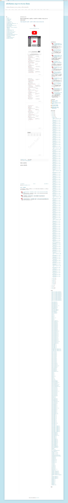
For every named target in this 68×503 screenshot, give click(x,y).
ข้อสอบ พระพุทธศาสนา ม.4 (55, 340)
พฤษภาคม (53, 281)
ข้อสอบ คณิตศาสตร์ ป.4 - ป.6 (55, 305)
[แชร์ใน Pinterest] (31, 159)
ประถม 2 (16, 9)
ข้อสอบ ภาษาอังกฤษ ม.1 (54, 367)
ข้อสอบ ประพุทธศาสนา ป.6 (55, 321)
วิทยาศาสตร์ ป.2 (54, 467)
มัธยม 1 (32, 9)
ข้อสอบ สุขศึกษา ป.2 (54, 415)
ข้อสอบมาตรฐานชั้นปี (9, 24)
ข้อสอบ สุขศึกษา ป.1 (54, 414)
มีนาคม (53, 282)
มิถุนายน (53, 280)
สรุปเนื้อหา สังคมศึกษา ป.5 (55, 477)
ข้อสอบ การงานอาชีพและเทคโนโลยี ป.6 (57, 296)
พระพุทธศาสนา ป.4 (54, 460)
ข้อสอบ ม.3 (53, 374)
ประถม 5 (26, 9)
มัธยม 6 (47, 9)
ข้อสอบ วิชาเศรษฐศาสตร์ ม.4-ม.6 (56, 386)
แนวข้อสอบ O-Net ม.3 (55, 453)
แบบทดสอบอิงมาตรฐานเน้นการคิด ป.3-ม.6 (12, 34)
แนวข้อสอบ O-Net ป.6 (55, 452)
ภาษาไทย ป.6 (53, 464)
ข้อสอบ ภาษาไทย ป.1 (54, 351)
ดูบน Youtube (34, 35)
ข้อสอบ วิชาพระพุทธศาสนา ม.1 (55, 382)
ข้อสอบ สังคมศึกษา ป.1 (54, 404)
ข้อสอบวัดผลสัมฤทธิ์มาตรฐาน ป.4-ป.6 (11, 25)
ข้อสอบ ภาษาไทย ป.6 (54, 356)
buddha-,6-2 (54, 101)
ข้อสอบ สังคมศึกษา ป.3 (54, 406)
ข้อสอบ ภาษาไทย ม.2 (54, 358)
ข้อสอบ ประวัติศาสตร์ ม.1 (55, 328)
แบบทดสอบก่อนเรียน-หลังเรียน (10, 32)
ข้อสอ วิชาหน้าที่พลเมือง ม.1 (55, 446)
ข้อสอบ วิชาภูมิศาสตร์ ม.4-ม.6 (55, 384)
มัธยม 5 (44, 9)
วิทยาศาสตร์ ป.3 (54, 468)
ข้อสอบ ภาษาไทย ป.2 (54, 352)
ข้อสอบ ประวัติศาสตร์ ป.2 (55, 323)
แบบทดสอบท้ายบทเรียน (9, 33)
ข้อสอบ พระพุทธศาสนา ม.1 (55, 337)
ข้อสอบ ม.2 (53, 373)
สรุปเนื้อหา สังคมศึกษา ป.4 (55, 476)
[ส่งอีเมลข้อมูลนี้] (28, 159)
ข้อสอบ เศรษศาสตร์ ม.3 (55, 403)
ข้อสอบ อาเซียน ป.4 (54, 436)
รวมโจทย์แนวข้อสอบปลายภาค (10, 37)
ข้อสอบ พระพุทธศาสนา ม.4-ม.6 (56, 341)
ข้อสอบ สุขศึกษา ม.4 (54, 422)
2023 (53, 115)
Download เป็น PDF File (34, 28)
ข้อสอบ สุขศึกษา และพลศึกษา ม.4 (56, 431)
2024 (53, 114)
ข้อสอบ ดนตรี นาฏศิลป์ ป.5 (55, 310)
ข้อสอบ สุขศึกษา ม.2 (54, 420)
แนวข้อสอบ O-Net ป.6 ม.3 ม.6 (11, 31)
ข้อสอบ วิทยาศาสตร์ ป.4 (55, 390)
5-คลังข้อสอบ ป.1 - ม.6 (10, 22)
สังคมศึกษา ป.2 (53, 479)
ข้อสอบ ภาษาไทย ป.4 (54, 354)
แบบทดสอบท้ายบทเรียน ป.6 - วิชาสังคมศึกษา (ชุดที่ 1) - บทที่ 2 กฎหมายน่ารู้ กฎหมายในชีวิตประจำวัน (36, 198)
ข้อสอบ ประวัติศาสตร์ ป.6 (55, 327)
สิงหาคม (53, 278)
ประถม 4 (22, 9)
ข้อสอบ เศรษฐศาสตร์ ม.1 (28, 160)
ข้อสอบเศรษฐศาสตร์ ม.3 (55, 400)
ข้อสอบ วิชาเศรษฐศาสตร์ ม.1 (55, 385)
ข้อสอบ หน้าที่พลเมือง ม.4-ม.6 (55, 435)
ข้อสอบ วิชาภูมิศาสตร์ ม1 (55, 383)
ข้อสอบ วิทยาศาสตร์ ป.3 (55, 389)
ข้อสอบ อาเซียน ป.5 (54, 437)
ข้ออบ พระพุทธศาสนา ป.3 (55, 447)
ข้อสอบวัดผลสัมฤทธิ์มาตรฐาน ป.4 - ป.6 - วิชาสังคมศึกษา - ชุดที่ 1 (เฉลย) (57, 50)
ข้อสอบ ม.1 (24, 160)
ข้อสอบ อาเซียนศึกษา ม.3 (55, 445)
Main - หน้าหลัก (23, 187)
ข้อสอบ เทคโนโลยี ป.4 (54, 312)
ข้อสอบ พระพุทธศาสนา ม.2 (55, 338)
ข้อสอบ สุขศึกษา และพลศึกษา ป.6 (56, 430)
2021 (52, 286)
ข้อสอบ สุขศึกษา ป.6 (54, 418)
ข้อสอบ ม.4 (53, 375)
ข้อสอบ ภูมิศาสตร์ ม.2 (54, 369)
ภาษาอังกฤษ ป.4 (54, 466)
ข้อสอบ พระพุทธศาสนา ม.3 (55, 339)
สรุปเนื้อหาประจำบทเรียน (10, 38)
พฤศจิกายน (53, 117)
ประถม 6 (29, 9)
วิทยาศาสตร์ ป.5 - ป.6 (54, 469)
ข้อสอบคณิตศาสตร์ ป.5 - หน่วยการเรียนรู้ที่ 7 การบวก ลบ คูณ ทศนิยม (58, 68)
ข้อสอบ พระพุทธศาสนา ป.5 (55, 335)
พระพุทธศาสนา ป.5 (54, 461)
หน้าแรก (6, 9)
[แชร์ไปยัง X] (29, 159)
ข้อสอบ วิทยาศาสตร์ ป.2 (55, 388)
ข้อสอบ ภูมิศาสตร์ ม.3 (54, 370)
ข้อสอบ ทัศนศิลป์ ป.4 (54, 311)
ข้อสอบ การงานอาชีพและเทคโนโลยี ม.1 (56, 297)
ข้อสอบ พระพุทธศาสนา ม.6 (55, 343)
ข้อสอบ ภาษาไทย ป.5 (54, 355)
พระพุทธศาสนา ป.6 (54, 462)
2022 (53, 285)
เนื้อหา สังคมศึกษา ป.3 (54, 451)
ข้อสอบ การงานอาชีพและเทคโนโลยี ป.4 (57, 294)
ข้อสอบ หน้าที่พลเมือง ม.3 (55, 434)
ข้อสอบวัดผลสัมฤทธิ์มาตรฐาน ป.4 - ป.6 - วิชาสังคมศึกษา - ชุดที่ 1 (57, 84)
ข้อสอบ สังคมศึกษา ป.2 (54, 405)
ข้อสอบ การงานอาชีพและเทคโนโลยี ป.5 (57, 295)
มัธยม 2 (35, 9)
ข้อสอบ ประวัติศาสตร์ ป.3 (55, 324)
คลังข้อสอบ (53, 448)
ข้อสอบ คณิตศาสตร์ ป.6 (55, 307)
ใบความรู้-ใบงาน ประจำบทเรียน (11, 35)
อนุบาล (9, 9)
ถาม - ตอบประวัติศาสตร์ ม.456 (56, 450)
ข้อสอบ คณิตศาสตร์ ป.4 (55, 304)
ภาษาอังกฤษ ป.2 (54, 465)
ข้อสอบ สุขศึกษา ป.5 (54, 417)
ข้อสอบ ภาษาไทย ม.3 (54, 359)
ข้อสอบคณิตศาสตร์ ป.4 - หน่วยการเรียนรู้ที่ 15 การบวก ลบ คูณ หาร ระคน (58, 79)
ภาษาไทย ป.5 (53, 463)
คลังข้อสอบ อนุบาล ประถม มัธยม (18, 4)
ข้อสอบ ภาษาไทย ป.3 (54, 353)
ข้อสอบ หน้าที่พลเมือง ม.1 (55, 432)
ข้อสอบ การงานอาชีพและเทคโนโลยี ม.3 (57, 299)
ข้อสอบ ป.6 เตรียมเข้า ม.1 (55, 320)
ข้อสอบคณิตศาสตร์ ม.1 (54, 308)
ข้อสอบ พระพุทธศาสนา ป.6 (55, 336)
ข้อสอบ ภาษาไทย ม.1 (54, 357)
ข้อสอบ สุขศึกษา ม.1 (54, 419)
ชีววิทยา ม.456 (54, 449)
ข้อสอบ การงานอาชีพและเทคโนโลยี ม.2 (57, 298)
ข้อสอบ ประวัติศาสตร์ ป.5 (55, 326)
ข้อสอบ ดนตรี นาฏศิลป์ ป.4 (55, 309)
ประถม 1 (13, 9)
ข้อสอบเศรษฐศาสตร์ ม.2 (55, 399)
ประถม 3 (19, 9)
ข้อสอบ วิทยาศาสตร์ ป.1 (54, 387)
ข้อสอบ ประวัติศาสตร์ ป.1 (55, 322)
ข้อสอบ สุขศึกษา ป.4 (54, 416)
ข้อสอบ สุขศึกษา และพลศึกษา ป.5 (56, 429)
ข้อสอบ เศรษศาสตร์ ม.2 (55, 402)
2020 (53, 287)
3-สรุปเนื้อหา (8, 20)
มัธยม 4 (41, 9)
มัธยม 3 (38, 9)
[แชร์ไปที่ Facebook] (30, 159)
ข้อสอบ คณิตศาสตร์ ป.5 (55, 306)
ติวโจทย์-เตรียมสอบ (9, 26)
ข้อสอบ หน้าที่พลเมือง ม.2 (55, 433)
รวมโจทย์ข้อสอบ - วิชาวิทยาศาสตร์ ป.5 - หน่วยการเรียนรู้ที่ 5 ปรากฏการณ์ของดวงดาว (34, 195)
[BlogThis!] (28, 159)
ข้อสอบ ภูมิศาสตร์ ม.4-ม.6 (55, 371)
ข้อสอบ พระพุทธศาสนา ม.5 (55, 342)
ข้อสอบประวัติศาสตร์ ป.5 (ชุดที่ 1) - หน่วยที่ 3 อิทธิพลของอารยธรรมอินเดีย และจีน (58, 93)
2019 (52, 288)
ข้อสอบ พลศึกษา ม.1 (54, 344)
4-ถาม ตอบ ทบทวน (9, 21)
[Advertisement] (25, 13)
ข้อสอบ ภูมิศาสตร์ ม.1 (54, 368)
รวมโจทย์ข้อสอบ (9, 36)
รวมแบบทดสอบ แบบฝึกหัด (55, 105)
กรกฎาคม (53, 279)
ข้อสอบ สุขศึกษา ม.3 (54, 421)
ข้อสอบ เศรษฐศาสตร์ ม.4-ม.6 (55, 401)
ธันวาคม (53, 116)
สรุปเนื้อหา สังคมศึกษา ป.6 (55, 478)
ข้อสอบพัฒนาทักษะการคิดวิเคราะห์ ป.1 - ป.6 (12, 23)
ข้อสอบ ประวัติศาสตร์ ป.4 (55, 325)
